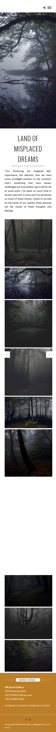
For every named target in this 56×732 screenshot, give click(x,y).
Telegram (34, 705)
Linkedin (45, 705)
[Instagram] (30, 719)
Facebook (22, 705)
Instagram (10, 705)
